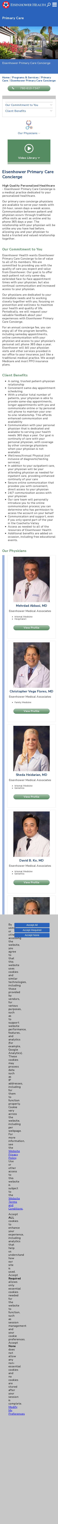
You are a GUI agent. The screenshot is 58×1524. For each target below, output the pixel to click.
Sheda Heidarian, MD (31, 775)
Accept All (32, 925)
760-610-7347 (30, 88)
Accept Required (32, 930)
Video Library (28, 158)
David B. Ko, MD (31, 860)
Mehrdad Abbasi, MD (31, 606)
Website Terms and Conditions (15, 1203)
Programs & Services (25, 77)
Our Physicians (28, 133)
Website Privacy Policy (14, 1154)
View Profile (31, 627)
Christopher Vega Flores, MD (31, 691)
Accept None (32, 935)
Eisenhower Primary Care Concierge (33, 80)
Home (6, 77)
